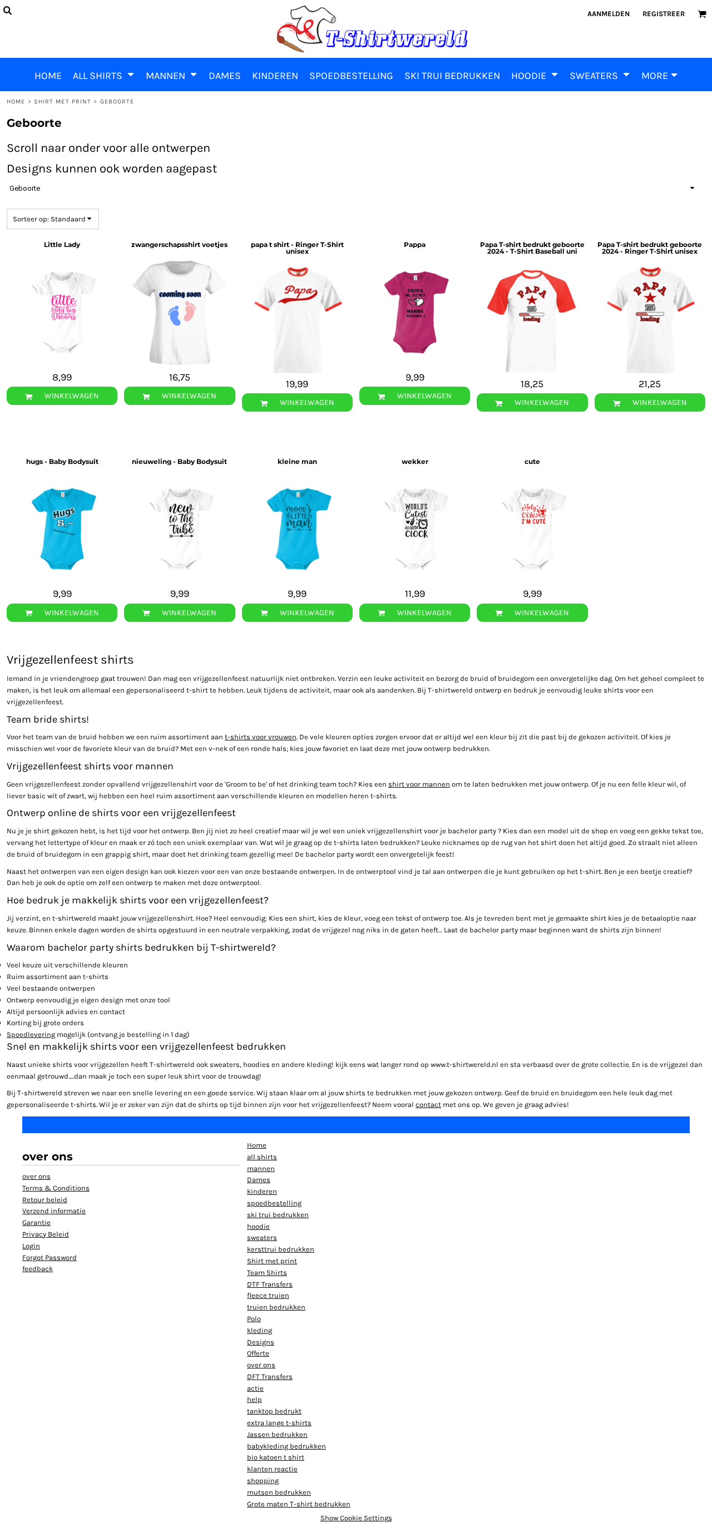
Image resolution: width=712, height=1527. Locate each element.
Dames (258, 1179)
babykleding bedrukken (286, 1446)
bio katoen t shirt (275, 1457)
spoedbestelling (274, 1203)
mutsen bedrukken (279, 1492)
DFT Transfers (270, 1376)
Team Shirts (267, 1272)
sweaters (262, 1237)
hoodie (258, 1226)
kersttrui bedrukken (280, 1249)
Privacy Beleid (45, 1234)
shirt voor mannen (419, 784)
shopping (263, 1480)
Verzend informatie (54, 1211)
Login (31, 1246)
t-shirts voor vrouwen (260, 737)
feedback (37, 1268)
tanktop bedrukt (274, 1411)
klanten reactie (272, 1469)
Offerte (258, 1353)
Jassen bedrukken (277, 1434)
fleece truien (268, 1295)
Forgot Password (49, 1257)
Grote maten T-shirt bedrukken (298, 1504)
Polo (254, 1318)
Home (16, 101)
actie (255, 1388)
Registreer (663, 13)
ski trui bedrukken (278, 1214)
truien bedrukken (276, 1307)
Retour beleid (44, 1199)
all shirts (262, 1157)
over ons (36, 1176)
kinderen (262, 1191)
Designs (260, 1342)
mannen (261, 1168)
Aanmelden (608, 13)
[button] (103, 74)
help (254, 1399)
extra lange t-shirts (279, 1423)
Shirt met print (63, 101)
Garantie (36, 1222)
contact (428, 1104)
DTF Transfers (270, 1284)
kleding (259, 1330)
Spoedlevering (31, 1034)
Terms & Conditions (56, 1188)
